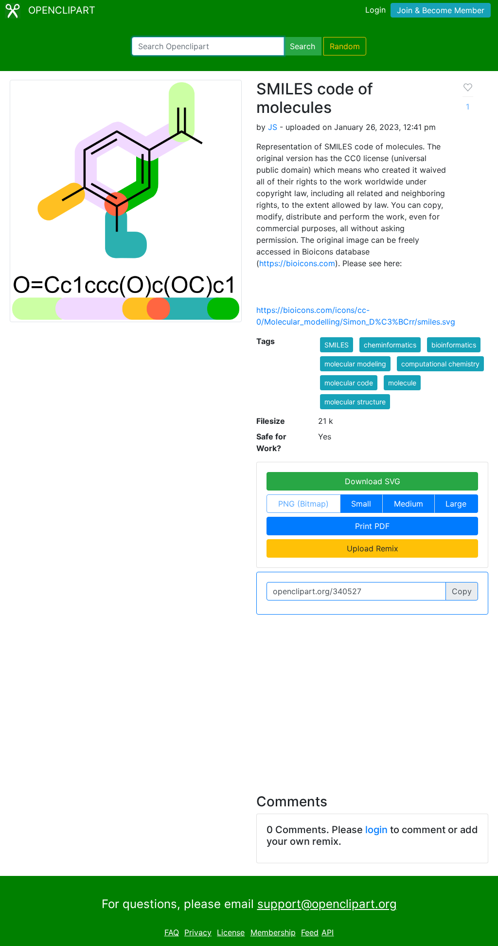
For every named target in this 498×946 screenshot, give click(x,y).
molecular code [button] (348, 383)
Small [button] (361, 504)
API (327, 932)
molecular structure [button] (355, 402)
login (376, 830)
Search (302, 46)
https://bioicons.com (297, 263)
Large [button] (455, 504)
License (231, 932)
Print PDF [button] (372, 526)
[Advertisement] (249, 698)
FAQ (171, 932)
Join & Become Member (440, 10)
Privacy (198, 932)
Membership (273, 932)
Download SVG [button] (372, 481)
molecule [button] (402, 383)
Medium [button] (408, 504)
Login (375, 10)
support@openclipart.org (327, 904)
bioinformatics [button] (453, 345)
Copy (462, 591)
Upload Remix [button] (372, 548)
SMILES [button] (336, 345)
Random (345, 46)
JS (272, 127)
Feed (310, 932)
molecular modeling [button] (355, 364)
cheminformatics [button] (390, 345)
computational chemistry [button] (440, 364)
